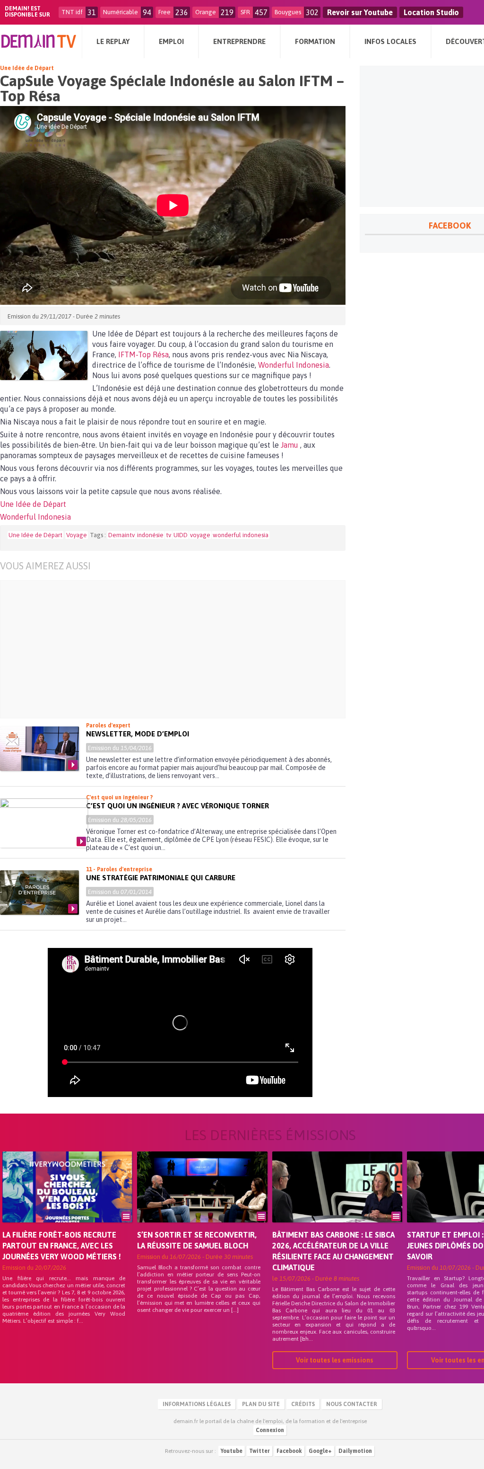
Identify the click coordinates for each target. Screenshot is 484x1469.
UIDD (180, 535)
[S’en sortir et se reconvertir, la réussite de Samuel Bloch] (202, 1200)
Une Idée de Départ (27, 68)
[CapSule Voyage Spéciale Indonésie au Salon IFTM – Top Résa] (43, 355)
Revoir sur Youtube (360, 12)
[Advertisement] (179, 649)
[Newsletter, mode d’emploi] (39, 748)
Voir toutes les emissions (334, 1360)
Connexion (270, 1430)
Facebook (289, 1451)
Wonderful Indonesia (293, 365)
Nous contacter (351, 1404)
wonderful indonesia (240, 535)
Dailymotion (355, 1451)
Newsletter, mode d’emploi (137, 734)
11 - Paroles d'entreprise (119, 869)
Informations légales (197, 1404)
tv (168, 535)
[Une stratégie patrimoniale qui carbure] (39, 892)
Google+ (320, 1451)
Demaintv (121, 535)
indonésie (150, 535)
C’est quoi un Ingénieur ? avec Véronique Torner (177, 806)
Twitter (259, 1451)
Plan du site (261, 1404)
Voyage (76, 535)
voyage (200, 535)
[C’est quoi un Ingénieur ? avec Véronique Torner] (43, 823)
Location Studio (431, 12)
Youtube (231, 1451)
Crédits (303, 1404)
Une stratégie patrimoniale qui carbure (160, 878)
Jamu (290, 445)
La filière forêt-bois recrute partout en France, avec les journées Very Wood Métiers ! (61, 1245)
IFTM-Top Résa (143, 354)
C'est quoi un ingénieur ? (119, 797)
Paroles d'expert (108, 725)
